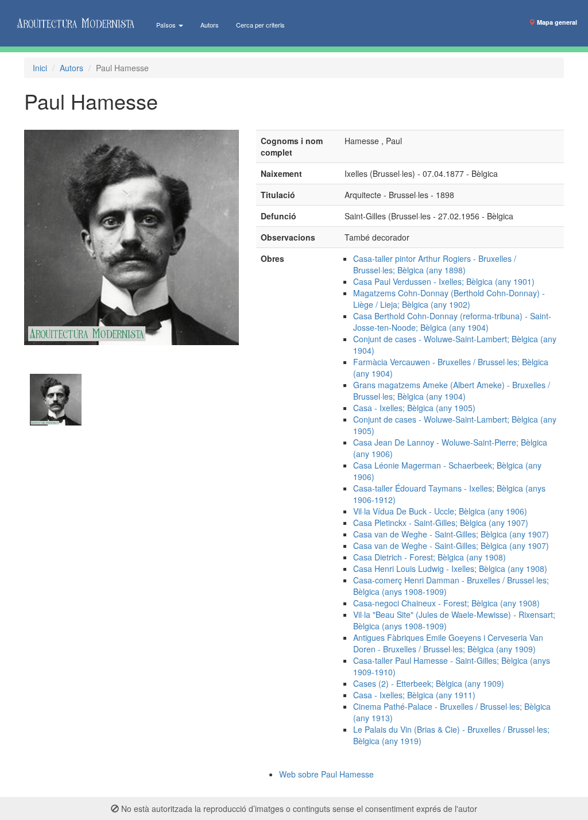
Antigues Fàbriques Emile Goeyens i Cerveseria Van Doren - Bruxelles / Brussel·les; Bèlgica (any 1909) (448, 643)
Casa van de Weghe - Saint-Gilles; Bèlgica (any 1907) (451, 534)
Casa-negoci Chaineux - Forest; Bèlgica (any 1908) (446, 603)
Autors (209, 24)
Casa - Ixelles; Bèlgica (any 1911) (414, 695)
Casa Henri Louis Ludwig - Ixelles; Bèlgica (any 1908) (450, 568)
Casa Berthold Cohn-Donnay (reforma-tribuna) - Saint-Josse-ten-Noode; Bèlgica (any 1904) (452, 321)
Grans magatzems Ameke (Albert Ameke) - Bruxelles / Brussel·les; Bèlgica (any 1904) (451, 390)
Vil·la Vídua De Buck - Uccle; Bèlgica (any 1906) (440, 511)
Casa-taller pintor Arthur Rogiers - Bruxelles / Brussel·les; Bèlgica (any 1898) (434, 264)
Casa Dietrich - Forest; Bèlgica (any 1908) (429, 557)
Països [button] (166, 24)
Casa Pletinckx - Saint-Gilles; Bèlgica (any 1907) (440, 522)
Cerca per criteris (260, 24)
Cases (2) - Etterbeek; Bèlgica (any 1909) (428, 683)
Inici (40, 68)
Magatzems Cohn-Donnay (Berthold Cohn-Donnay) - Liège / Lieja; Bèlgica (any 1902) (449, 298)
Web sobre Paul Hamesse (326, 774)
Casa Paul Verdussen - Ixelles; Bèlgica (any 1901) (444, 281)
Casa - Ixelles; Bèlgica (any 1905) (414, 407)
